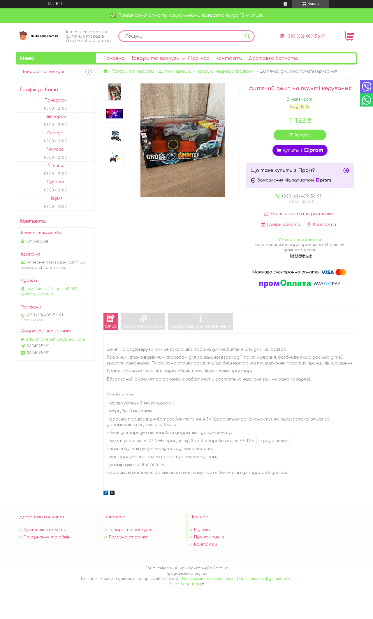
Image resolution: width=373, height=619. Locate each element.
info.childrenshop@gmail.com (55, 339)
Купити (303, 135)
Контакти (228, 58)
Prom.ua (220, 568)
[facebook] (105, 494)
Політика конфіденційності (265, 579)
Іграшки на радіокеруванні (225, 71)
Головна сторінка (129, 537)
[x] (112, 494)
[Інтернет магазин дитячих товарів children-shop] (39, 35)
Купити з (293, 150)
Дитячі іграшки (175, 71)
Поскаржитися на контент (208, 579)
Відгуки (202, 530)
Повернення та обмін (47, 537)
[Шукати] (247, 36)
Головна (114, 58)
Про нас (198, 58)
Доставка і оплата (273, 58)
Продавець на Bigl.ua (186, 573)
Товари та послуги (155, 58)
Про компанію (209, 537)
